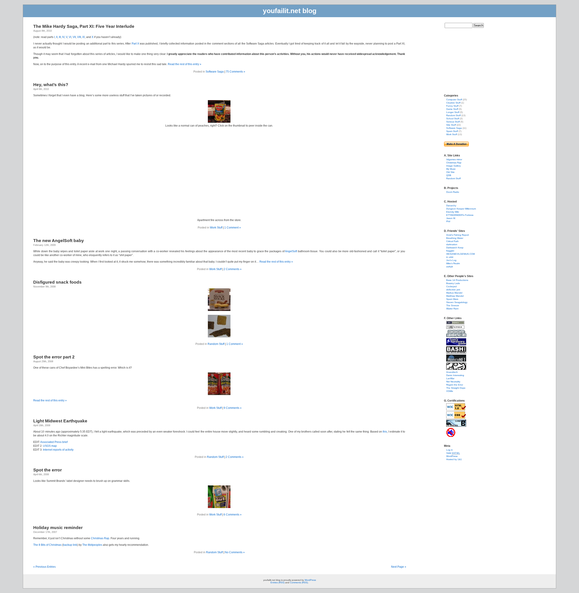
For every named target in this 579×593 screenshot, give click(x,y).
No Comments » (235, 552)
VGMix (449, 391)
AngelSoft (291, 251)
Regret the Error (454, 385)
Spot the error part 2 (54, 357)
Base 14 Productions (457, 280)
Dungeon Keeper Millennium (461, 208)
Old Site (450, 172)
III (60, 37)
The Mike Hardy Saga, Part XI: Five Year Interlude (83, 26)
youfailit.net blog (289, 10)
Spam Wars (452, 299)
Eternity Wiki (452, 212)
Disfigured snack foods (57, 282)
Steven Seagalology (456, 302)
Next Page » (398, 566)
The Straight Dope (455, 388)
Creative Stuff (453, 102)
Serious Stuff (453, 121)
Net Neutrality (453, 381)
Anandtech (452, 372)
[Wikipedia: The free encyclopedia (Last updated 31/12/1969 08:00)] (455, 328)
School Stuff (452, 118)
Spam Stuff (452, 131)
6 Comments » (233, 514)
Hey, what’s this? (50, 84)
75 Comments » (235, 71)
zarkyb (449, 266)
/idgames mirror (454, 159)
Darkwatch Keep (454, 247)
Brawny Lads (453, 283)
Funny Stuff (452, 106)
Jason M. (451, 218)
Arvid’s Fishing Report (457, 235)
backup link (70, 544)
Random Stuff (216, 344)
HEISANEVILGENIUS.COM (460, 254)
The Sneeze (452, 305)
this (385, 431)
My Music (451, 169)
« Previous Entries (44, 566)
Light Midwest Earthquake (60, 421)
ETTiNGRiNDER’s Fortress (459, 215)
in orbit (449, 257)
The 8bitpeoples (92, 544)
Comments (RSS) (299, 582)
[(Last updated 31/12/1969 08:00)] (456, 409)
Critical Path (452, 241)
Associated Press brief (54, 442)
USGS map (50, 445)
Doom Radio (452, 192)
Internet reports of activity (58, 449)
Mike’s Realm (453, 263)
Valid (453, 453)
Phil (448, 221)
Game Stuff (452, 109)
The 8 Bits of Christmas (47, 544)
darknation (451, 244)
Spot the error (47, 470)
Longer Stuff (452, 112)
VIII (79, 37)
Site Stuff (451, 125)
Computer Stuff (454, 99)
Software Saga (215, 71)
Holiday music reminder (58, 527)
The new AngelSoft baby (58, 240)
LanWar (450, 378)
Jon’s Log (451, 260)
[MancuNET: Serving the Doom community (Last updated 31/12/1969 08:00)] (456, 361)
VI (70, 37)
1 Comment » (232, 227)
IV (63, 37)
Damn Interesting (455, 375)
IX (83, 37)
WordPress (452, 456)
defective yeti (453, 289)
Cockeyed (451, 286)
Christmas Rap (100, 538)
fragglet (450, 250)
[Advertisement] (457, 60)
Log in (449, 450)
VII (74, 37)
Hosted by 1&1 (454, 459)
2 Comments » (233, 269)
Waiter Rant (452, 308)
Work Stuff (216, 227)
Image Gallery (453, 166)
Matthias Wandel (455, 296)
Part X (135, 43)
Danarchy (451, 205)
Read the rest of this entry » (184, 64)
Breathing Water (454, 238)
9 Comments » (233, 407)
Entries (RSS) (278, 582)
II (56, 37)
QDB (448, 175)
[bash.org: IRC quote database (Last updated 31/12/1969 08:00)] (456, 352)
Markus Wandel (454, 293)
